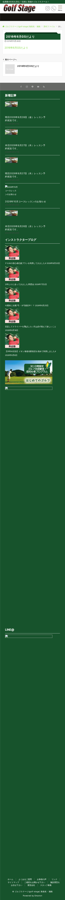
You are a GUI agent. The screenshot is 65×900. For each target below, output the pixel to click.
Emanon (38, 896)
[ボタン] (47, 9)
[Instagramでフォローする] (27, 87)
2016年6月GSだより (16, 47)
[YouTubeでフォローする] (38, 87)
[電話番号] (53, 8)
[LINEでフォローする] (32, 87)
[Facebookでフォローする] (21, 87)
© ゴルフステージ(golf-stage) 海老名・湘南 (32, 891)
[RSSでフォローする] (44, 87)
